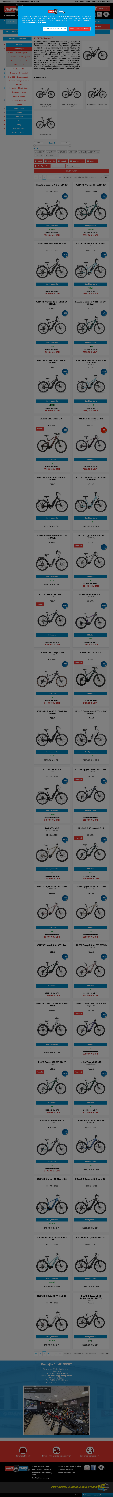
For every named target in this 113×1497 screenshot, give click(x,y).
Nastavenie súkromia (37, 22)
